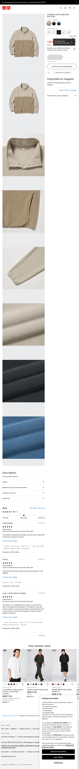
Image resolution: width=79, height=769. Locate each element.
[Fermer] (71, 42)
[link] (39, 2)
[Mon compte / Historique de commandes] (65, 8)
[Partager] (48, 72)
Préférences (58, 763)
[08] (54, 23)
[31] (49, 23)
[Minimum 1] (49, 57)
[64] (59, 23)
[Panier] (69, 8)
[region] (58, 732)
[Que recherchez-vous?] (60, 8)
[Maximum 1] (60, 57)
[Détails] (74, 49)
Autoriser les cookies (58, 752)
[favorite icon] (23, 684)
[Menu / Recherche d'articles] (74, 8)
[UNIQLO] (6, 8)
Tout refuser (58, 757)
